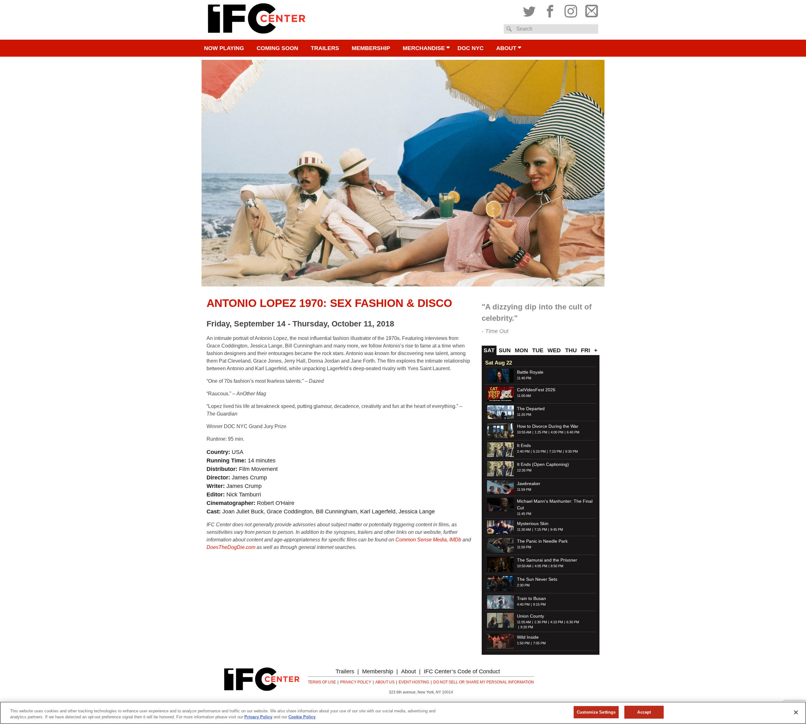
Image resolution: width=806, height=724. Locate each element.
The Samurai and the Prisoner (547, 560)
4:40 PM (523, 604)
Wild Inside (528, 637)
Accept (644, 712)
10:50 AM (524, 566)
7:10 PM (555, 451)
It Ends (524, 445)
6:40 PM (573, 432)
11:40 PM (524, 378)
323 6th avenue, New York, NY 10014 (421, 692)
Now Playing (224, 48)
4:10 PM (556, 622)
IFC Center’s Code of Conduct (462, 671)
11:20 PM (524, 414)
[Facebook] (550, 10)
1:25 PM (541, 432)
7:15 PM (540, 529)
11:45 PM (524, 514)
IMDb (455, 539)
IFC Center (256, 20)
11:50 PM (524, 547)
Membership (371, 48)
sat (489, 350)
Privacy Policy (355, 682)
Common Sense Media (421, 539)
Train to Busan (531, 598)
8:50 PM (557, 566)
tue (537, 350)
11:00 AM (524, 396)
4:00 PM (557, 432)
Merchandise (424, 48)
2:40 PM (523, 451)
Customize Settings (596, 712)
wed (554, 350)
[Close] (796, 712)
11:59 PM (524, 489)
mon (521, 350)
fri (585, 350)
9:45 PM (556, 529)
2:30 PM (523, 585)
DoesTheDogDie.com (231, 547)
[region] (403, 713)
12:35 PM (524, 470)
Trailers (325, 48)
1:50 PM (523, 643)
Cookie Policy (301, 717)
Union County (530, 616)
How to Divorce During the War (547, 426)
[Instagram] (571, 10)
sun (505, 350)
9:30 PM (571, 451)
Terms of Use (322, 682)
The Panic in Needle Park (542, 541)
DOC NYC (470, 48)
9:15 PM (539, 604)
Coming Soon (277, 48)
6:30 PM (572, 622)
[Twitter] (531, 10)
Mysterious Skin (532, 523)
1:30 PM (540, 622)
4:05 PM (541, 566)
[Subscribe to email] (590, 10)
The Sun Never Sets (537, 579)
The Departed (531, 408)
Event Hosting (414, 682)
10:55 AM (524, 432)
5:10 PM (539, 451)
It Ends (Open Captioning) (543, 464)
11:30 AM (524, 529)
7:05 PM (539, 643)
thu (571, 350)
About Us (384, 682)
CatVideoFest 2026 (536, 389)
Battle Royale (530, 372)
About (506, 48)
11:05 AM (524, 622)
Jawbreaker (528, 483)
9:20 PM (526, 627)
